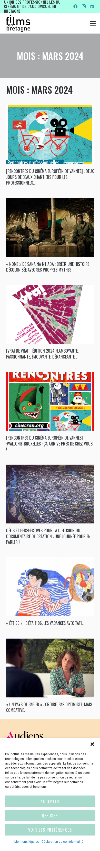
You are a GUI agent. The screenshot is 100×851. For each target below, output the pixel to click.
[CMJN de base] (18, 23)
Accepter (50, 801)
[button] (92, 744)
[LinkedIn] (92, 6)
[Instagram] (83, 6)
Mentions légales (26, 842)
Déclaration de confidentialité (62, 842)
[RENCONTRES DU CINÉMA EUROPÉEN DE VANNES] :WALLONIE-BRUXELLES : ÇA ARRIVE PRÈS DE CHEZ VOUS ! (49, 443)
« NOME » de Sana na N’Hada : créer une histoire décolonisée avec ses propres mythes (47, 267)
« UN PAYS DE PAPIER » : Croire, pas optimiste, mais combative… (49, 707)
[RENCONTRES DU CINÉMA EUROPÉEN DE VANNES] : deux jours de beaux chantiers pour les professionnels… (50, 177)
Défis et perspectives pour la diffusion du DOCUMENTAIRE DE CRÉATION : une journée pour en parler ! (48, 536)
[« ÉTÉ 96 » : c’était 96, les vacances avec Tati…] (50, 586)
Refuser (50, 816)
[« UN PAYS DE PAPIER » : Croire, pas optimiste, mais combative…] (50, 668)
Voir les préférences (50, 830)
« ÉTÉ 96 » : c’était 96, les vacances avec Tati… (45, 623)
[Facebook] (75, 6)
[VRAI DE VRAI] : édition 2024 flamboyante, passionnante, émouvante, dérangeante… (42, 354)
